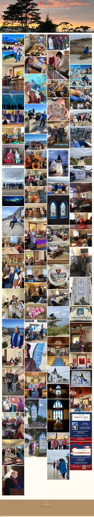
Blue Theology (56, 8)
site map (47, 502)
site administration (47, 501)
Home (27, 8)
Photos (45, 8)
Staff (36, 8)
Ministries (41, 8)
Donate (49, 8)
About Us (31, 8)
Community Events (64, 8)
